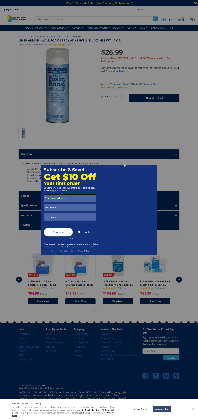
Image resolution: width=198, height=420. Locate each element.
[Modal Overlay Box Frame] (99, 210)
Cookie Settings (141, 409)
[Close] (193, 409)
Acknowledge (161, 409)
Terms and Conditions (79, 412)
